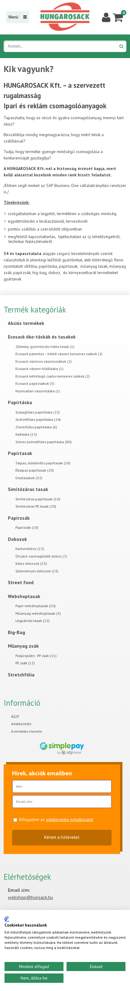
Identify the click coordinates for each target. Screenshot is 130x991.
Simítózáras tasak (28, 489)
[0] (118, 17)
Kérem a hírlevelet (62, 837)
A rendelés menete (26, 731)
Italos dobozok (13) (31, 563)
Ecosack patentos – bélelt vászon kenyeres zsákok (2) (58, 354)
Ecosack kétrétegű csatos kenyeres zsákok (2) (52, 376)
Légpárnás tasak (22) (32, 620)
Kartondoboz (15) (29, 548)
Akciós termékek (26, 323)
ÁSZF (15, 716)
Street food (21, 582)
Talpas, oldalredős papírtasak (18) (42, 463)
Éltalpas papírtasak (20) (34, 470)
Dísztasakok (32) (28, 478)
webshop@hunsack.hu (30, 897)
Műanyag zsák (23, 646)
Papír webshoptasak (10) (35, 605)
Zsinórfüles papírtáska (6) (36, 427)
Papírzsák (19, 518)
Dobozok (17, 539)
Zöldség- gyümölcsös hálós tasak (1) (44, 346)
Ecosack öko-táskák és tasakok (42, 337)
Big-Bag (16, 632)
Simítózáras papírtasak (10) (37, 499)
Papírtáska (20, 402)
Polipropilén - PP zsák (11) (36, 655)
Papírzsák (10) (26, 527)
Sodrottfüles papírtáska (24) (38, 419)
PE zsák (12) (25, 663)
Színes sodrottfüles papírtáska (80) (43, 442)
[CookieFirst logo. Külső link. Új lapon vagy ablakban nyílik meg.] (7, 919)
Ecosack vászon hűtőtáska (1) (39, 368)
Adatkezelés (21, 723)
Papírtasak (20, 453)
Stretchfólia (21, 675)
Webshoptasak (24, 596)
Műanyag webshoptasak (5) (38, 613)
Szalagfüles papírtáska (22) (37, 412)
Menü (13, 17)
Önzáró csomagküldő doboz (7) (41, 556)
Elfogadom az (56, 819)
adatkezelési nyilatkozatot (69, 819)
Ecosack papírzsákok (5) (34, 383)
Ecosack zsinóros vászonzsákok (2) (43, 361)
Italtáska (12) (26, 434)
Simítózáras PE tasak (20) (35, 506)
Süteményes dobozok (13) (36, 571)
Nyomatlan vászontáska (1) (37, 391)
